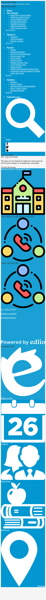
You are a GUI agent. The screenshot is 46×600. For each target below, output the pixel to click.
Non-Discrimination (8, 318)
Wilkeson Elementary (18, 26)
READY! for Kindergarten (20, 54)
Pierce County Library (18, 88)
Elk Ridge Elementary (18, 22)
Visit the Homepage (8, 167)
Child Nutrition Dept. (18, 65)
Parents (13, 50)
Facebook (7, 144)
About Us (14, 37)
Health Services (16, 67)
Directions (41, 586)
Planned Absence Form (19, 63)
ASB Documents (16, 39)
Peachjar (7, 150)
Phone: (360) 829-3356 (9, 263)
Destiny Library (16, 84)
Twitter (7, 147)
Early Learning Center (18, 28)
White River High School (19, 17)
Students (13, 82)
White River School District (20, 15)
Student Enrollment (17, 52)
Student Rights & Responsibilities (22, 86)
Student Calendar (16, 41)
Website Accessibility (9, 314)
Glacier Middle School (18, 20)
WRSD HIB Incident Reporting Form (24, 69)
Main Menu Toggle (8, 6)
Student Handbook (17, 91)
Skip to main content (8, 2)
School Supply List (17, 56)
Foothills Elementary (18, 24)
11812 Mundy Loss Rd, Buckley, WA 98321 (17, 216)
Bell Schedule (15, 58)
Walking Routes (16, 60)
